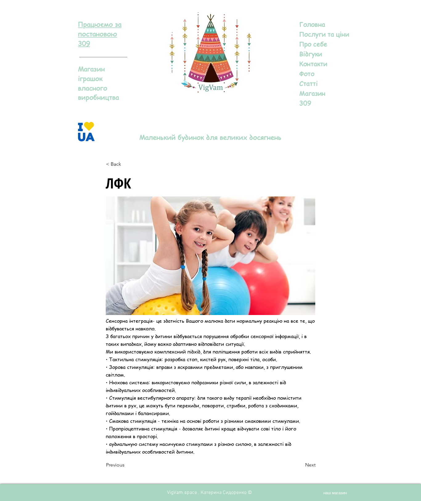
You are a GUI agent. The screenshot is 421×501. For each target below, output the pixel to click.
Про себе (313, 43)
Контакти (313, 63)
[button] (99, 33)
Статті (308, 83)
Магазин (312, 93)
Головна (312, 24)
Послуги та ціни (324, 34)
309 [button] (305, 103)
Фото (306, 73)
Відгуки (310, 53)
